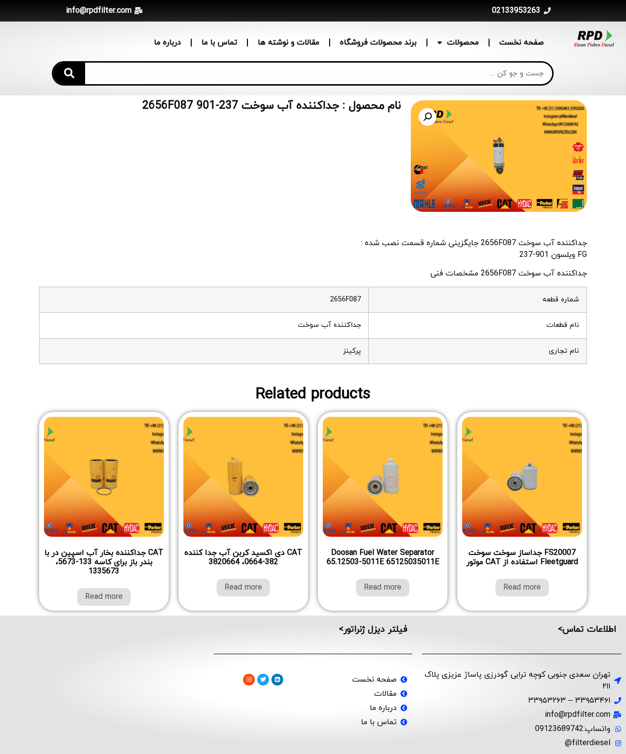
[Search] (69, 73)
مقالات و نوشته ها (288, 42)
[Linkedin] (277, 679)
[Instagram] (249, 679)
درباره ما (167, 42)
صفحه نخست (521, 42)
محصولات (463, 42)
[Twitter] (263, 679)
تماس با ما (219, 42)
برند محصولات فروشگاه (378, 42)
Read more (522, 587)
